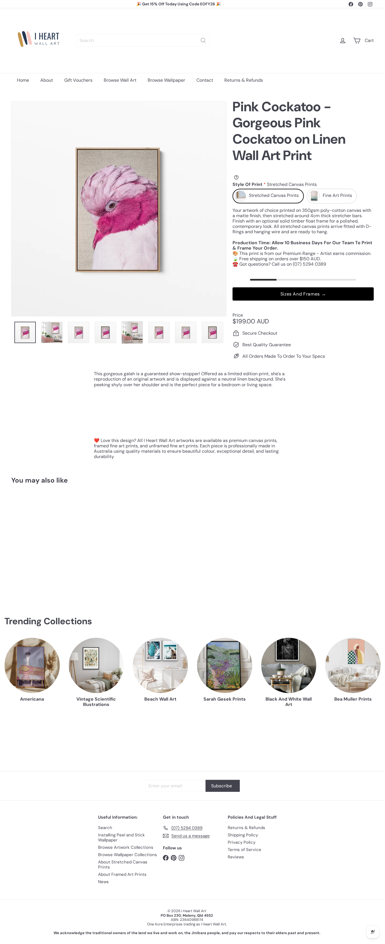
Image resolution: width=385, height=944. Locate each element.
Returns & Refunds (243, 80)
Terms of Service (244, 849)
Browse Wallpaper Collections (127, 855)
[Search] (203, 40)
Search (105, 827)
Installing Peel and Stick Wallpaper (121, 837)
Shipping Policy (243, 835)
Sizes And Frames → (303, 294)
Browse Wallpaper (166, 80)
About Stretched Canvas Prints (122, 864)
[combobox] (143, 40)
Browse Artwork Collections (125, 847)
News (103, 882)
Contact (204, 80)
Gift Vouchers (78, 80)
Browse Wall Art (120, 80)
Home (23, 80)
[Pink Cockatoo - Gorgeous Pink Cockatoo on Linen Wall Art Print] (39, 541)
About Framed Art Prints (122, 874)
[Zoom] (119, 209)
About (46, 80)
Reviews (236, 857)
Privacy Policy (241, 842)
